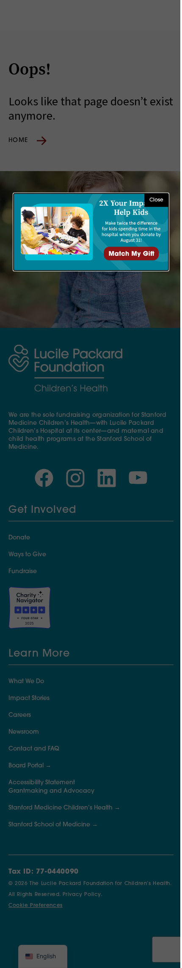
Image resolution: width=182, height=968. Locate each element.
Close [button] (156, 200)
